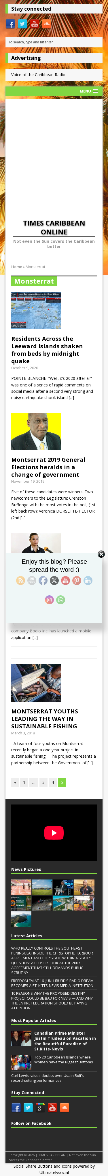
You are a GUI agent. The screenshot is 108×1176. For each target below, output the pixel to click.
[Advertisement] (54, 153)
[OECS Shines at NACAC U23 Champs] (21, 891)
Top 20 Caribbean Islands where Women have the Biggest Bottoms (63, 1059)
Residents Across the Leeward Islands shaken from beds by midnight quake (47, 350)
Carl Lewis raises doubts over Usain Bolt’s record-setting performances (47, 1078)
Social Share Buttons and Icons (43, 1166)
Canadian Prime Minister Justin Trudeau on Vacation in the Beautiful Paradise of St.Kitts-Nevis (65, 1041)
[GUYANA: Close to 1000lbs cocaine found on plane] (42, 907)
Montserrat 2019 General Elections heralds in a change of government (48, 467)
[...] (71, 397)
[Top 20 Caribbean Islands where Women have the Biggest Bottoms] (21, 1066)
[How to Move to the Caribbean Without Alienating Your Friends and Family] (63, 907)
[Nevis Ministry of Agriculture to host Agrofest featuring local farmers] (84, 907)
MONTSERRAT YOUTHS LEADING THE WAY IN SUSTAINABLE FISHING (44, 718)
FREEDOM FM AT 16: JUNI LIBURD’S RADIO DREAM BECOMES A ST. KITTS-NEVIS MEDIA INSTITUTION (52, 983)
